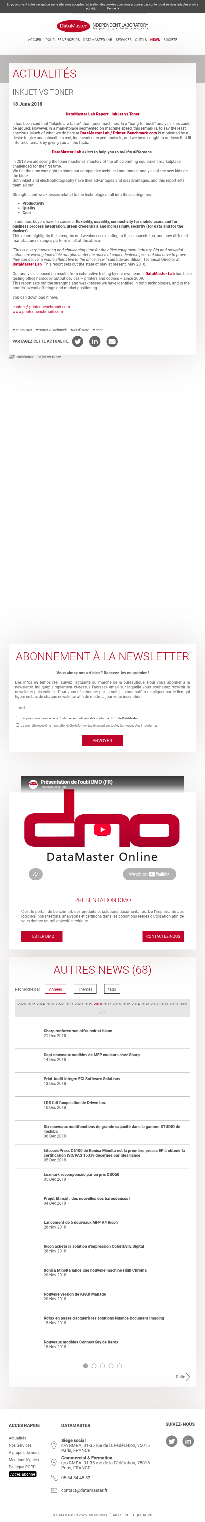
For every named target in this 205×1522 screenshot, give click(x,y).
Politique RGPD (22, 1467)
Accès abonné (22, 1474)
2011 (164, 1004)
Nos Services (20, 1445)
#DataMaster (22, 330)
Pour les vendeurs (63, 40)
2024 (41, 1004)
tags (112, 989)
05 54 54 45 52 (75, 1477)
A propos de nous (24, 1452)
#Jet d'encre (79, 330)
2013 (145, 1004)
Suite (180, 1376)
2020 (79, 1004)
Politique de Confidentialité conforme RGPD (88, 718)
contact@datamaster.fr (84, 1490)
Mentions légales (24, 1459)
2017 (107, 1004)
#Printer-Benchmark (51, 330)
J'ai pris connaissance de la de (79, 718)
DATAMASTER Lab (97, 40)
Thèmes (85, 989)
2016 (117, 1004)
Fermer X (113, 8)
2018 (98, 1004)
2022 (60, 1004)
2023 (50, 1004)
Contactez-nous (163, 936)
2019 (88, 1004)
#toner (97, 330)
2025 (31, 1004)
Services (124, 40)
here (53, 297)
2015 (126, 1004)
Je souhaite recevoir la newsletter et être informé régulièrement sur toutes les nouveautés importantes (89, 725)
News (155, 40)
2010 (174, 1004)
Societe (170, 40)
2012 (155, 1004)
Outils (141, 40)
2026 (22, 1004)
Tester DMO (42, 936)
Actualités (17, 1438)
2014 (136, 1004)
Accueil (35, 40)
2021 (69, 1004)
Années (55, 989)
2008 (102, 1013)
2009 (183, 1004)
